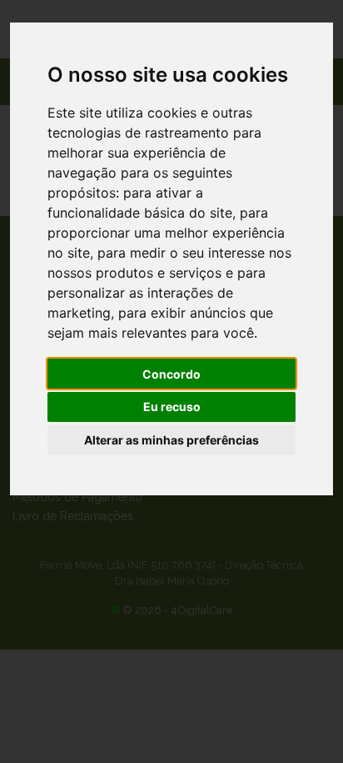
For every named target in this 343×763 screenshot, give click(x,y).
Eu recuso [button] (172, 406)
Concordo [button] (171, 374)
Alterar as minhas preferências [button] (171, 440)
